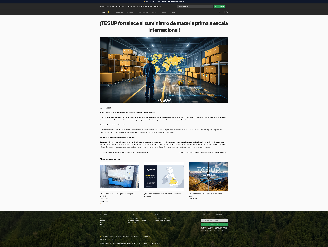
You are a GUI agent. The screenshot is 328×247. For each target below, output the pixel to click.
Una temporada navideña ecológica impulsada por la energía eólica (125, 152)
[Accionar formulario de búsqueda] (219, 12)
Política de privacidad (119, 243)
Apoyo (172, 12)
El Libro (163, 12)
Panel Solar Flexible (133, 222)
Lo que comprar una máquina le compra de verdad (118, 195)
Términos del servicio (132, 243)
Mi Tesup (130, 12)
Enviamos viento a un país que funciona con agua (207, 195)
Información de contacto (156, 243)
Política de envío (143, 243)
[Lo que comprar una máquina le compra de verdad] (119, 176)
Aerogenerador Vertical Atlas (135, 218)
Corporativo (143, 12)
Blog (154, 12)
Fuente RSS (104, 202)
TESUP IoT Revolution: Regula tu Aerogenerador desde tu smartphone (202, 152)
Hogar (101, 218)
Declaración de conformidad (162, 220)
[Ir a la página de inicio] (105, 12)
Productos (118, 12)
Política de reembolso (105, 243)
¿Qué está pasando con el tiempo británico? (162, 194)
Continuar (219, 6)
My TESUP (103, 226)
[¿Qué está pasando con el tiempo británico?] (164, 176)
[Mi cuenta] (224, 12)
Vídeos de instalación (161, 218)
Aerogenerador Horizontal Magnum (137, 220)
